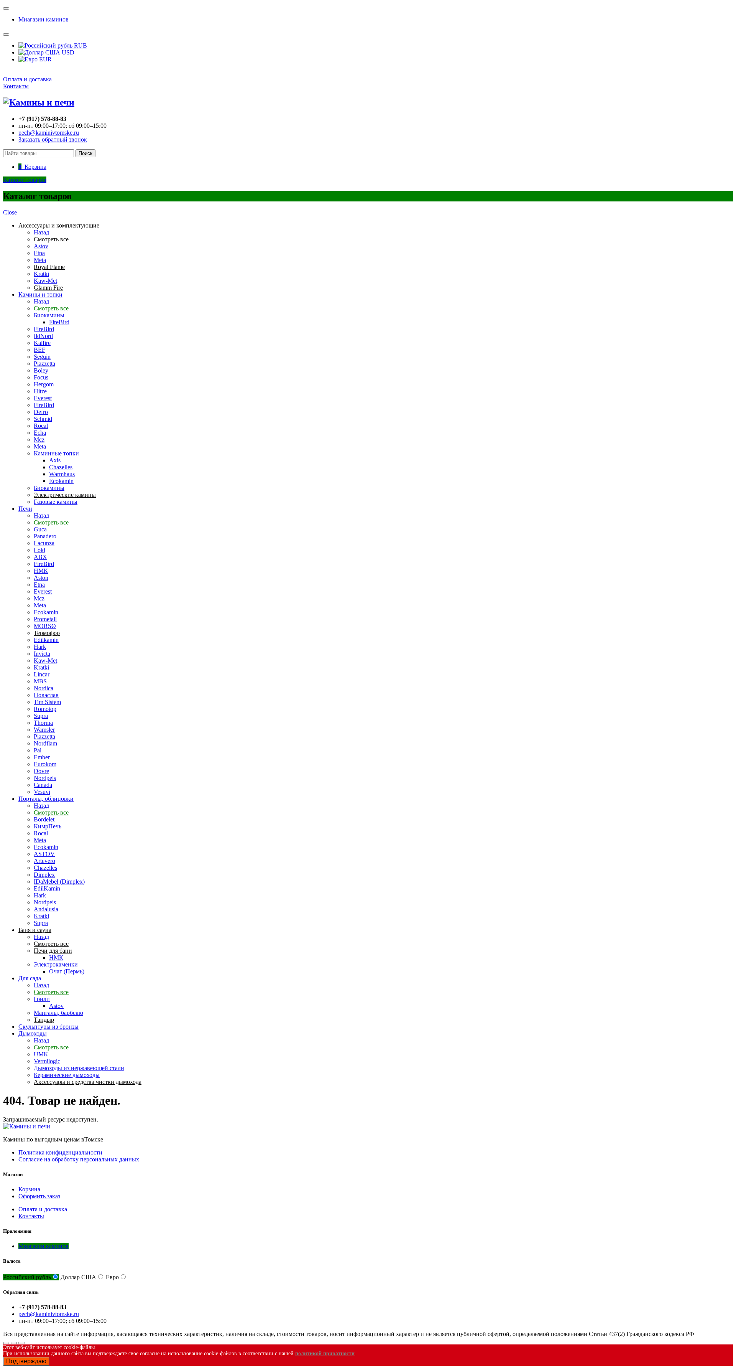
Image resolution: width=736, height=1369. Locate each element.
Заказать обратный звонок (52, 139)
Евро (112, 1277)
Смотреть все (51, 308)
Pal (37, 750)
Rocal (41, 425)
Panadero (45, 536)
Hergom (44, 384)
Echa (40, 432)
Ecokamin (61, 481)
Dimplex (44, 874)
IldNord (43, 336)
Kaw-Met (45, 280)
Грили (42, 999)
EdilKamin (47, 888)
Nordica (43, 688)
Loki (39, 550)
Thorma (43, 722)
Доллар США (78, 1277)
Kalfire (42, 343)
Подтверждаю (26, 1361)
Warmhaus (62, 474)
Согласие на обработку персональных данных (78, 1159)
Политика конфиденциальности (60, 1152)
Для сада (29, 978)
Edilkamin (46, 640)
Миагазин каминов (43, 19)
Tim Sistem (47, 702)
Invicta (42, 653)
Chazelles (60, 467)
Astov (41, 246)
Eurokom (45, 764)
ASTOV (44, 854)
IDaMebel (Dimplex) (59, 881)
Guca (40, 529)
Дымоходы (32, 1033)
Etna (39, 253)
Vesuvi (42, 791)
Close (10, 212)
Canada (43, 785)
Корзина (29, 1189)
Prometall (45, 619)
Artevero (44, 861)
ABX (40, 557)
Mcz (39, 439)
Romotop (45, 709)
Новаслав (46, 695)
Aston (41, 577)
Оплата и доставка (27, 79)
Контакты (16, 86)
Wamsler (44, 729)
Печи (25, 508)
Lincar (41, 674)
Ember (42, 757)
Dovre (41, 771)
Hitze (40, 391)
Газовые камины (55, 501)
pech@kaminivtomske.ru (48, 132)
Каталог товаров (24, 179)
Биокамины (49, 315)
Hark (40, 646)
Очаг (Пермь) (66, 971)
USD (67, 52)
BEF (39, 349)
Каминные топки (56, 453)
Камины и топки (40, 294)
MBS (40, 681)
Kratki (41, 274)
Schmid (43, 419)
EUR (45, 59)
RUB (79, 45)
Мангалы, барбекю (58, 1012)
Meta (40, 260)
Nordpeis (45, 778)
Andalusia (46, 909)
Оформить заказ (39, 1196)
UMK (41, 1054)
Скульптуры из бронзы (48, 1026)
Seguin (42, 356)
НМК (41, 570)
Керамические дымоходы (67, 1075)
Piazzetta (44, 363)
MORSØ (45, 626)
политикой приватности (325, 1353)
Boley (41, 370)
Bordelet (44, 819)
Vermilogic (47, 1061)
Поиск (85, 153)
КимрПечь (47, 826)
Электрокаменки (56, 964)
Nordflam (45, 743)
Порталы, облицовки (46, 798)
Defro (41, 412)
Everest (43, 398)
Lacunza (44, 543)
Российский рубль (27, 1277)
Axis (55, 460)
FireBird (59, 322)
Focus (41, 377)
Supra (41, 716)
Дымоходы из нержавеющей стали (79, 1068)
